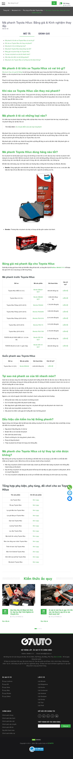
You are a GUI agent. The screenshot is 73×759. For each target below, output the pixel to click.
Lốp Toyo (41, 702)
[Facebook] (69, 498)
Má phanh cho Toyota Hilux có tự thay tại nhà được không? (23, 60)
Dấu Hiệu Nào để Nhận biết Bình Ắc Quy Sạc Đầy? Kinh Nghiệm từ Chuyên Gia (21, 612)
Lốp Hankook (42, 693)
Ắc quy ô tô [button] (7, 677)
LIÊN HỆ (65, 291)
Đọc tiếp (5, 621)
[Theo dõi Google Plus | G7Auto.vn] (48, 716)
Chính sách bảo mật (8, 721)
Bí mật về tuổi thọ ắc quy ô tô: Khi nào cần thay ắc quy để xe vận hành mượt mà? (61, 612)
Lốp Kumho (41, 687)
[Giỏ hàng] (60, 3)
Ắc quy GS (5, 684)
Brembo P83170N (38, 331)
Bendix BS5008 (24, 366)
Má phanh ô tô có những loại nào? (15, 46)
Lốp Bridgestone (43, 684)
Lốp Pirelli (41, 705)
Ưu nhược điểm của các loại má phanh (29, 127)
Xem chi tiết (57, 657)
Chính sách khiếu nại (8, 733)
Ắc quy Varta (6, 687)
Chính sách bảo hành (8, 718)
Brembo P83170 (38, 325)
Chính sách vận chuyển (9, 724)
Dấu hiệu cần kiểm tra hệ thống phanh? (17, 57)
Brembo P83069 (38, 305)
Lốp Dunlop (41, 699)
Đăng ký (65, 726)
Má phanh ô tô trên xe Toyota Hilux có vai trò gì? (19, 40)
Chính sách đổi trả (7, 727)
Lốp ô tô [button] (41, 677)
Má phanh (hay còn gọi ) (12, 72)
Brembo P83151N (38, 318)
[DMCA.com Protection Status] (36, 739)
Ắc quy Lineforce (7, 681)
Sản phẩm (67, 4)
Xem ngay (36, 500)
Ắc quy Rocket (6, 693)
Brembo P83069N (38, 312)
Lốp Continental (42, 690)
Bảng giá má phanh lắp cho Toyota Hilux (17, 51)
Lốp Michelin (42, 681)
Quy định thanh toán (8, 730)
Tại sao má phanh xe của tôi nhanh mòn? (17, 54)
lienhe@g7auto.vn (46, 653)
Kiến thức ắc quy (38, 578)
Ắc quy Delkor (6, 696)
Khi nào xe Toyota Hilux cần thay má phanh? (18, 43)
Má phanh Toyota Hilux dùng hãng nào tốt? (18, 49)
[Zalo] (69, 493)
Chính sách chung (7, 715)
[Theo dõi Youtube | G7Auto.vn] (56, 716)
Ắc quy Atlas (6, 690)
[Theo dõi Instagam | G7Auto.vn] (52, 716)
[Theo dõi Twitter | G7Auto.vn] (44, 716)
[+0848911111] (69, 487)
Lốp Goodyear (42, 696)
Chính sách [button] (6, 711)
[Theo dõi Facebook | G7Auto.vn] (39, 716)
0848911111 (30, 653)
